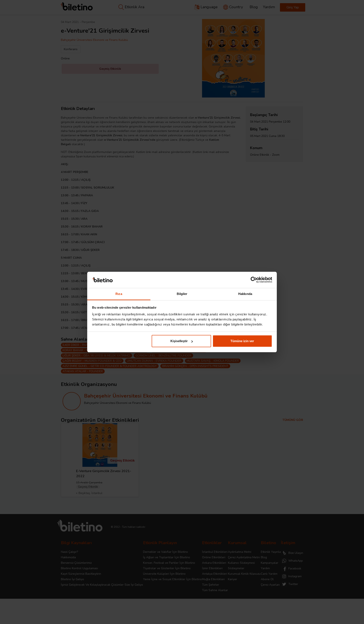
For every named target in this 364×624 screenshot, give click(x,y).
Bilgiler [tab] (182, 294)
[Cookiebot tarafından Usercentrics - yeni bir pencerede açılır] (253, 280)
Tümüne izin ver (242, 341)
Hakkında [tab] (245, 294)
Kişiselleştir (179, 341)
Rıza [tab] (118, 294)
